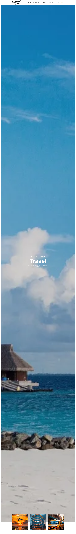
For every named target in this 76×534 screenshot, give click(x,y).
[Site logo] (16, 2)
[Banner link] (20, 522)
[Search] (59, 3)
